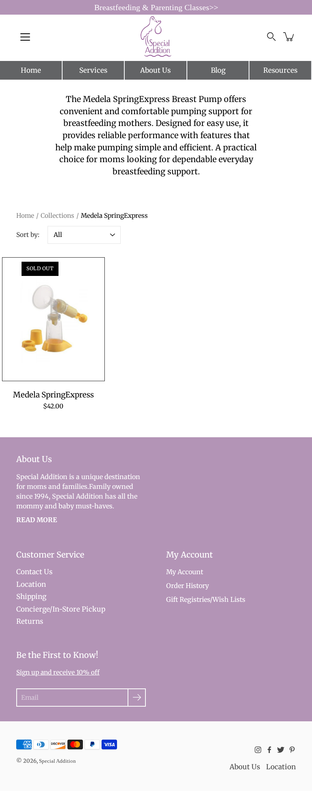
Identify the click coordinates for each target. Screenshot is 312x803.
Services (93, 70)
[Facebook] (269, 750)
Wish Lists (228, 599)
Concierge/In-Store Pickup (60, 609)
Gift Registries (188, 599)
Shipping (31, 596)
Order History (187, 586)
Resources (280, 70)
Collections (57, 215)
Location (31, 584)
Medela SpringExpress (53, 394)
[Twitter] (280, 750)
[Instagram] (258, 750)
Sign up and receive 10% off (58, 672)
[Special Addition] (156, 36)
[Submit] (137, 697)
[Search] (271, 36)
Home (31, 70)
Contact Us (34, 571)
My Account (184, 572)
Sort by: (27, 235)
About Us (155, 70)
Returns (29, 621)
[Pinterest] (292, 750)
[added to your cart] (289, 36)
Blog (218, 70)
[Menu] (25, 37)
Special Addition (57, 761)
